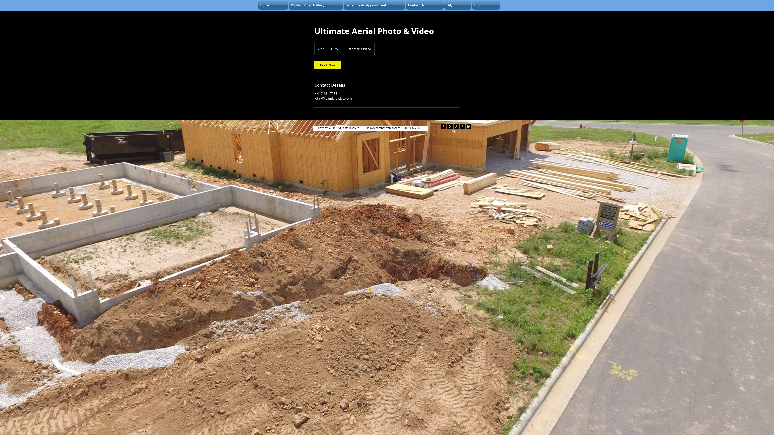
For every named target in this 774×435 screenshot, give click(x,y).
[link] (327, 65)
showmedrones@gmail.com (383, 128)
